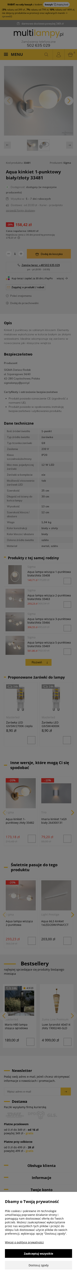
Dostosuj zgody (39, 1265)
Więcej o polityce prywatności (24, 1242)
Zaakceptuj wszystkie (38, 1253)
